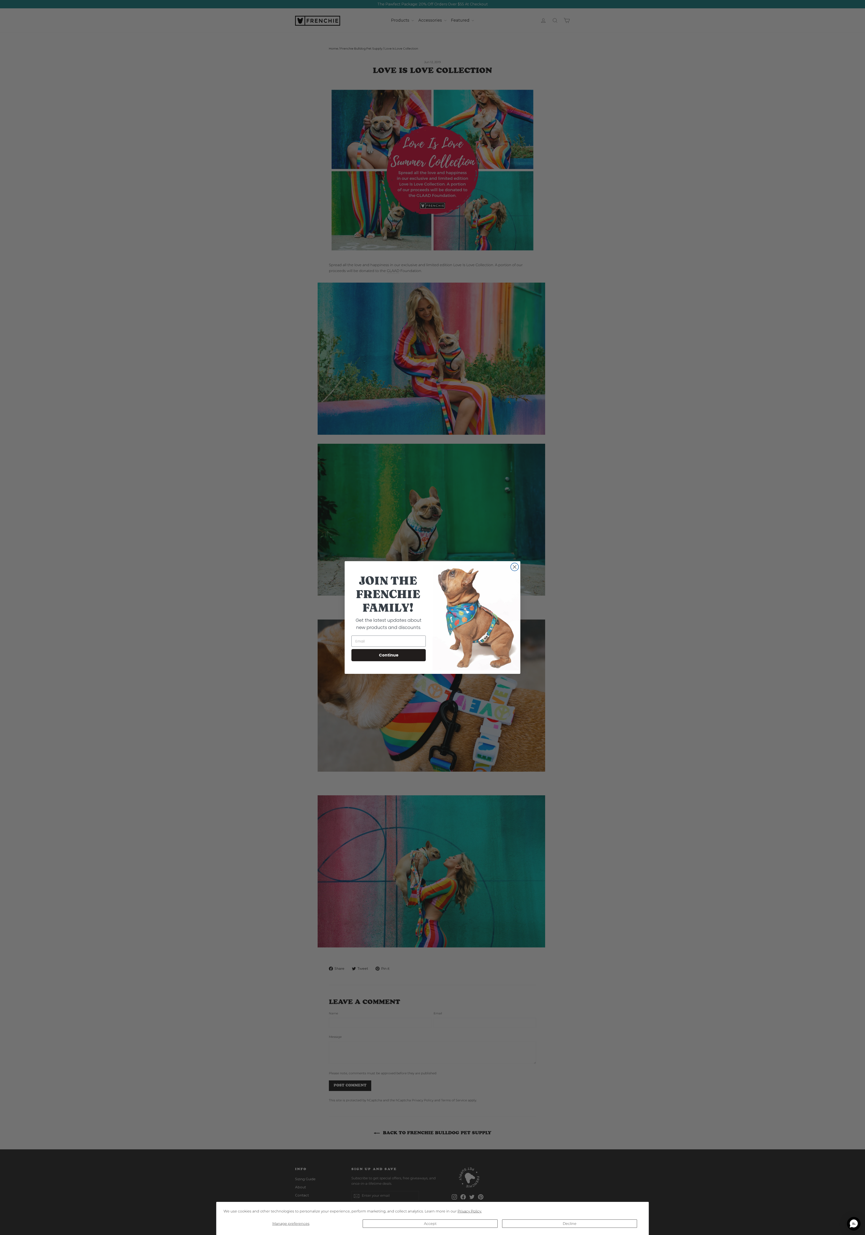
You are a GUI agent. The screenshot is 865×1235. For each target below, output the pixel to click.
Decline (569, 1223)
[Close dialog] (515, 567)
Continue (388, 655)
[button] (853, 1223)
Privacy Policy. (470, 1211)
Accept (430, 1223)
